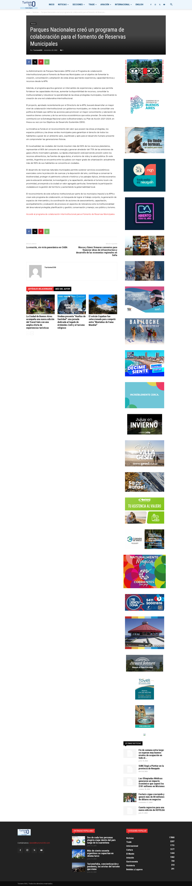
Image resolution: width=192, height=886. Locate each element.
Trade (92, 4)
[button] (171, 5)
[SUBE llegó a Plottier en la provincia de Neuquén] (129, 769)
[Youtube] (164, 4)
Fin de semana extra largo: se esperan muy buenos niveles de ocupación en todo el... (151, 754)
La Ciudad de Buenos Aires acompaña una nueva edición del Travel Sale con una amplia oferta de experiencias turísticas (40, 322)
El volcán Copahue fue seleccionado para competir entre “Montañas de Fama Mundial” (102, 320)
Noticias (62, 4)
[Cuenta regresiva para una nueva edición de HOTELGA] (129, 810)
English (139, 4)
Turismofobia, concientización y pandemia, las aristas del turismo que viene (103, 866)
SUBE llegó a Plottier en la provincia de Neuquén (151, 767)
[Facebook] (151, 4)
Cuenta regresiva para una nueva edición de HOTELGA (152, 808)
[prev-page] (28, 333)
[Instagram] (155, 4)
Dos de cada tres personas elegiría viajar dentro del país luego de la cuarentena (101, 840)
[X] (160, 4)
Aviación (104, 4)
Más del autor (62, 289)
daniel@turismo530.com (39, 843)
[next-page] (32, 333)
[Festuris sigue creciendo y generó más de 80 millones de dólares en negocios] (129, 797)
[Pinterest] (40, 62)
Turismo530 (37, 50)
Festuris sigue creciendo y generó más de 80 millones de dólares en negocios (151, 797)
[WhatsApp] (47, 62)
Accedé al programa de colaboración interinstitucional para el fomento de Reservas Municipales (70, 214)
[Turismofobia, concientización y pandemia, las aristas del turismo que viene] (78, 867)
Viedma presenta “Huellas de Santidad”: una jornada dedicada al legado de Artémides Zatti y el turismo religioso (71, 322)
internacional (122, 4)
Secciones (77, 4)
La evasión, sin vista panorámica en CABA (46, 247)
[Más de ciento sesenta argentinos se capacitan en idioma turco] (78, 854)
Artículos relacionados (40, 289)
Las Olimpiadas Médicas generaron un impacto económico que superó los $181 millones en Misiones (152, 782)
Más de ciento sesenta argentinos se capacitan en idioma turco (100, 853)
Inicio (51, 4)
